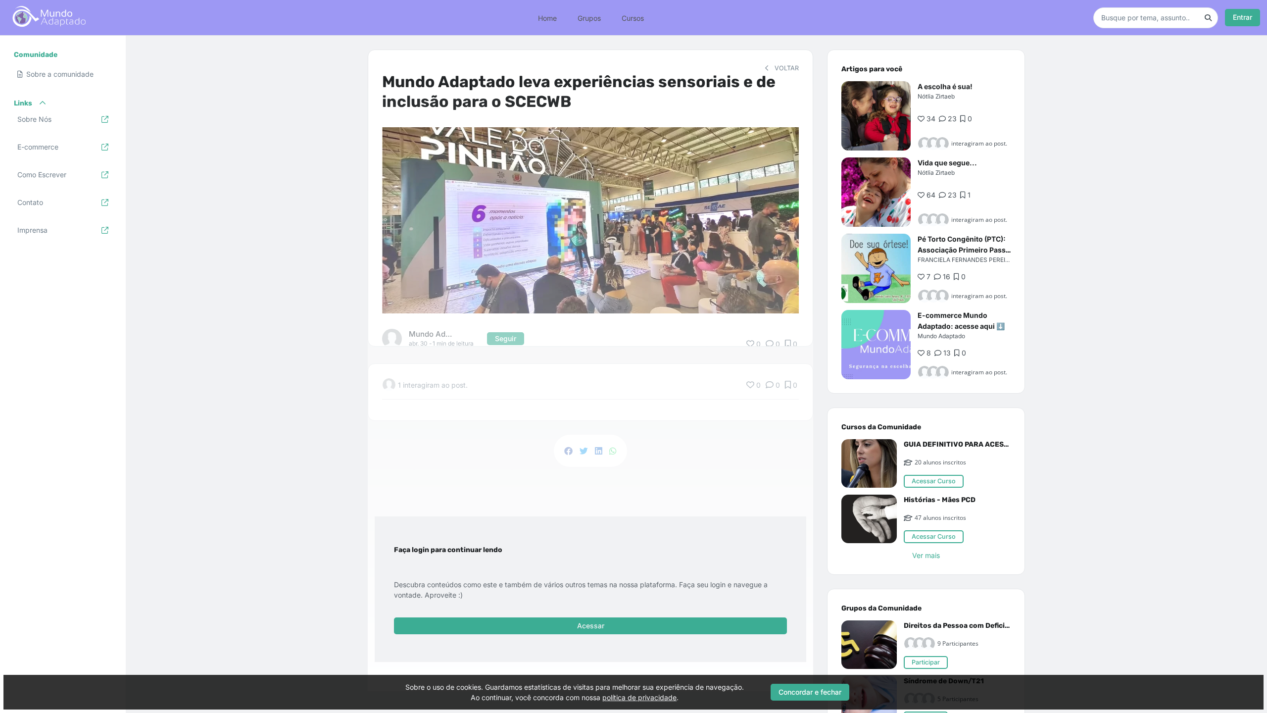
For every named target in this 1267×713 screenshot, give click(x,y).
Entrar (1242, 17)
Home (547, 17)
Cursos (633, 17)
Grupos (589, 17)
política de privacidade (639, 697)
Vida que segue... (947, 162)
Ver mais (926, 555)
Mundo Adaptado (941, 336)
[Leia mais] (876, 116)
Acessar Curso (934, 481)
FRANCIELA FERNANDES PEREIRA (965, 259)
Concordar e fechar (810, 692)
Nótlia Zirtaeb (936, 96)
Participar (926, 662)
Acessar (590, 625)
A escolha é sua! (945, 86)
